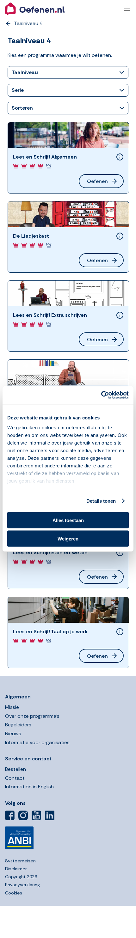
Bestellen (15, 769)
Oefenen (97, 181)
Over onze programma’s (32, 716)
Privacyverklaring (22, 884)
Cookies (13, 893)
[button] (62, 9)
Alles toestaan (68, 520)
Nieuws (13, 733)
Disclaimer (16, 869)
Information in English (29, 786)
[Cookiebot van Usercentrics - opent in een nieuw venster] (101, 395)
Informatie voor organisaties (37, 742)
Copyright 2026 (21, 877)
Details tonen (101, 501)
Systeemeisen (20, 861)
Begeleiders (18, 724)
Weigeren (68, 538)
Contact (15, 778)
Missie (12, 707)
